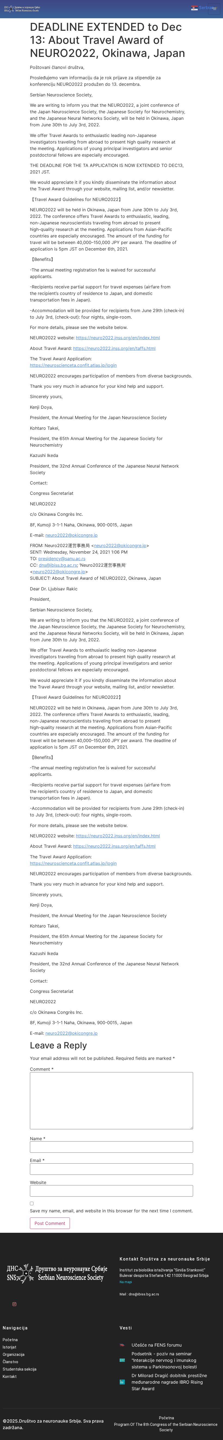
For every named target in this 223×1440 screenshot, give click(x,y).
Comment (42, 1069)
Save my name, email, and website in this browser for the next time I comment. (111, 1211)
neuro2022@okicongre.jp (71, 535)
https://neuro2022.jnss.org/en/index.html (118, 337)
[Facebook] (4, 1302)
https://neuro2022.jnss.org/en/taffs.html (114, 348)
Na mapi (126, 1282)
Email (37, 1160)
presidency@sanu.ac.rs (61, 558)
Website (38, 1182)
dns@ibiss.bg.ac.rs (58, 565)
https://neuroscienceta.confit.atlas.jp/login (73, 365)
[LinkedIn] (33, 1302)
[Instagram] (14, 1302)
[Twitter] (23, 1302)
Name (37, 1138)
